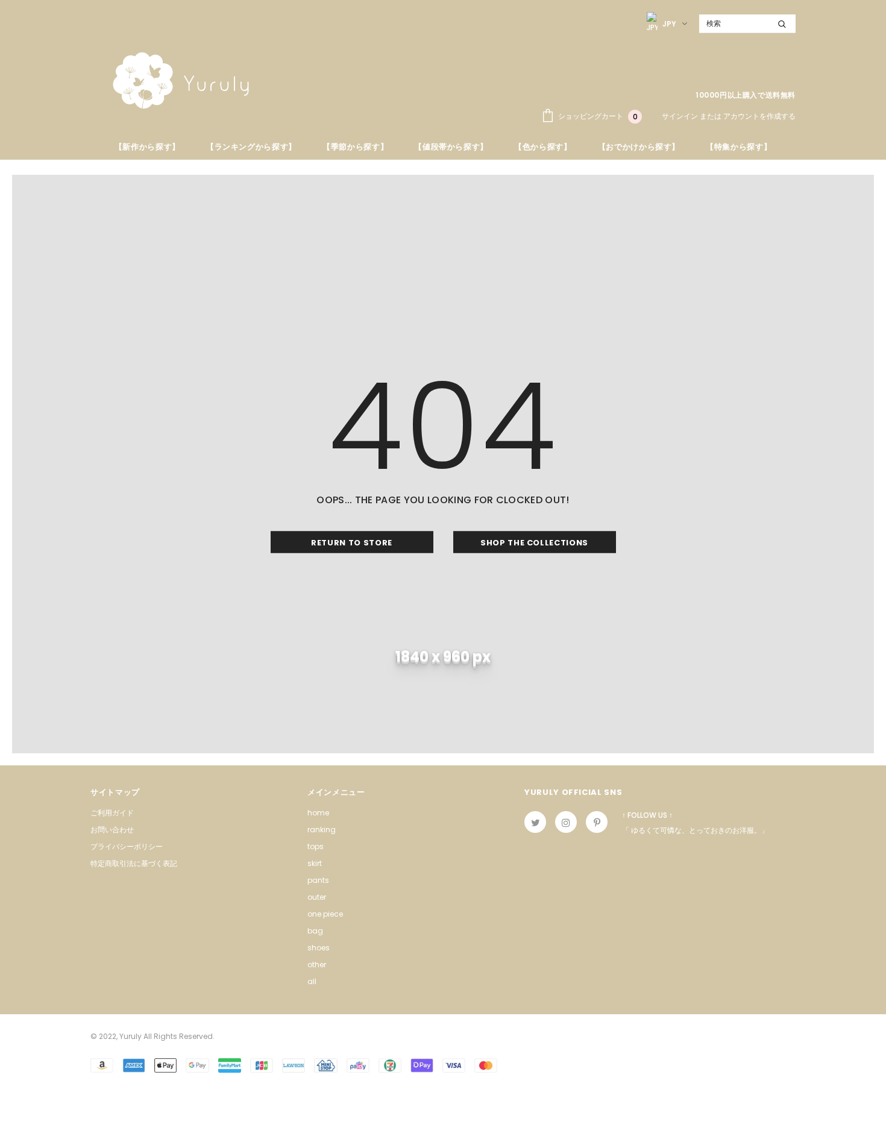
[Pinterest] (597, 822)
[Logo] (180, 80)
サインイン (681, 116)
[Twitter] (535, 822)
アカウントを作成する (759, 116)
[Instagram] (566, 822)
